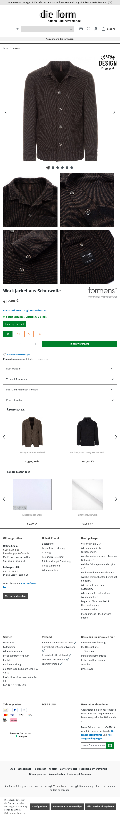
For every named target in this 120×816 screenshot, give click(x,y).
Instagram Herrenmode (93, 660)
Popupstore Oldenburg (93, 642)
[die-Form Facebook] (46, 713)
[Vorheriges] (5, 112)
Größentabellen (89, 609)
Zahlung (46, 552)
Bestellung (47, 543)
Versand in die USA (91, 543)
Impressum (40, 768)
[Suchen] (17, 29)
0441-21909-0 (10, 571)
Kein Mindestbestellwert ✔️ (57, 655)
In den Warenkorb (79, 343)
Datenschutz (24, 768)
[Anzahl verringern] (6, 344)
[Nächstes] (114, 112)
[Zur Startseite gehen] (60, 16)
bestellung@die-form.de (16, 553)
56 (39, 334)
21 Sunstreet (88, 651)
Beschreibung (13, 368)
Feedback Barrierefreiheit (93, 768)
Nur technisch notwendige (67, 806)
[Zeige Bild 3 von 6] (57, 167)
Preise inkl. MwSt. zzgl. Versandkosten (24, 310)
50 (8, 334)
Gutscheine (9, 647)
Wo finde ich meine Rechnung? (97, 572)
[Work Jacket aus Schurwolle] (60, 111)
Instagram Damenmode (93, 655)
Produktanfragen (51, 565)
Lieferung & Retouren (79, 774)
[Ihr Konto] (96, 29)
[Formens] (102, 292)
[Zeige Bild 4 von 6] (62, 167)
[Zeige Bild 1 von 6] (48, 167)
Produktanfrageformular (16, 655)
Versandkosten (57, 774)
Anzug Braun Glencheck (32, 452)
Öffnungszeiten (37, 774)
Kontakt (7, 660)
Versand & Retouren (17, 379)
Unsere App (87, 669)
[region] (60, 168)
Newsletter (8, 642)
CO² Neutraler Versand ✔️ (55, 659)
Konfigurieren (40, 806)
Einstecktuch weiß (32, 514)
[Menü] (7, 29)
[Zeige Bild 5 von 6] (67, 167)
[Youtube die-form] (46, 720)
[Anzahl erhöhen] (35, 344)
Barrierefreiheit (68, 768)
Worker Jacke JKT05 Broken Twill (87, 452)
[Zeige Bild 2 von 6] (53, 167)
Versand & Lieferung (52, 557)
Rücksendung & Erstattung (56, 561)
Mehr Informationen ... (14, 813)
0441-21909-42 (11, 549)
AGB (12, 768)
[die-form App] (54, 720)
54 (29, 334)
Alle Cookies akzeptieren (100, 806)
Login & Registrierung (53, 548)
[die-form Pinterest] (54, 713)
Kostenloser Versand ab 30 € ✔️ (59, 642)
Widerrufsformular (12, 651)
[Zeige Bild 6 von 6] (71, 167)
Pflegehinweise (14, 400)
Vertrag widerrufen (15, 596)
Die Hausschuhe (90, 647)
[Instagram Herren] (63, 713)
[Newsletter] (81, 29)
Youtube (85, 664)
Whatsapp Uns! (50, 570)
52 (18, 334)
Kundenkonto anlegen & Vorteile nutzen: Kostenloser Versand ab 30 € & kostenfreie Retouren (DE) (60, 2)
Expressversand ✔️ (52, 664)
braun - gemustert (14, 324)
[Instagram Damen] (71, 713)
